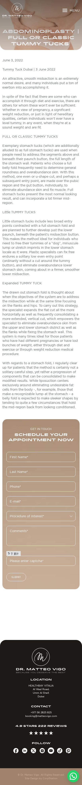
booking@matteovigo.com (41, 715)
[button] (73, 776)
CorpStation (50, 778)
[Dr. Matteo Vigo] (17, 10)
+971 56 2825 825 (41, 712)
